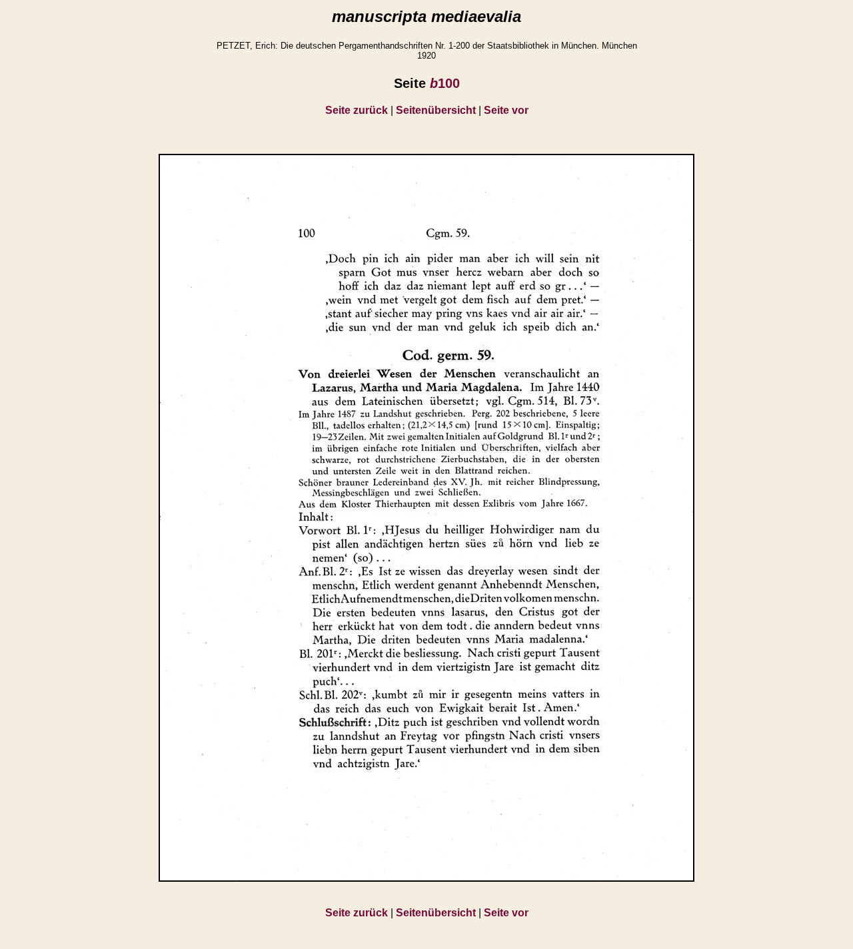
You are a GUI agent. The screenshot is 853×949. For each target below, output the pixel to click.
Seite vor (506, 110)
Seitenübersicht (436, 110)
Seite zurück (356, 110)
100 (445, 83)
